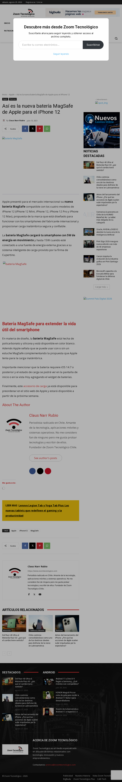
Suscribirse (93, 44)
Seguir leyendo (61, 53)
